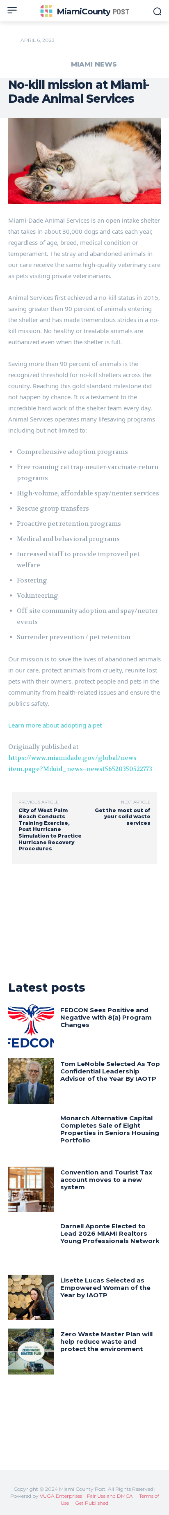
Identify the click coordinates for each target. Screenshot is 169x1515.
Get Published (91, 1503)
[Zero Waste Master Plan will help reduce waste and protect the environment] (31, 1352)
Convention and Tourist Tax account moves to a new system (106, 1179)
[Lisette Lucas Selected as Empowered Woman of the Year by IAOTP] (31, 1298)
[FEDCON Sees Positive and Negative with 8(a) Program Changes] (31, 1027)
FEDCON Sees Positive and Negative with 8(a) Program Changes (106, 1017)
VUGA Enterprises (61, 1496)
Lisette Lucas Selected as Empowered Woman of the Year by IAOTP (105, 1287)
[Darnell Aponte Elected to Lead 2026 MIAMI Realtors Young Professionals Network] (31, 1243)
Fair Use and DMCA (110, 1496)
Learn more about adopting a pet (55, 725)
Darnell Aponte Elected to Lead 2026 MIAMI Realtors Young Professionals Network (110, 1233)
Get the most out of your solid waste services (123, 816)
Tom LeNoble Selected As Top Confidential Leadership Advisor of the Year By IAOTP (110, 1071)
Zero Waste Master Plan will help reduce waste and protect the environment (106, 1341)
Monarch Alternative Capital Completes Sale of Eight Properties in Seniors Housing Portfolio (109, 1129)
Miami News (94, 64)
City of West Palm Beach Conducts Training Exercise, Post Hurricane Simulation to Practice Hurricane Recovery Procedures (50, 829)
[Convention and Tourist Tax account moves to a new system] (31, 1190)
